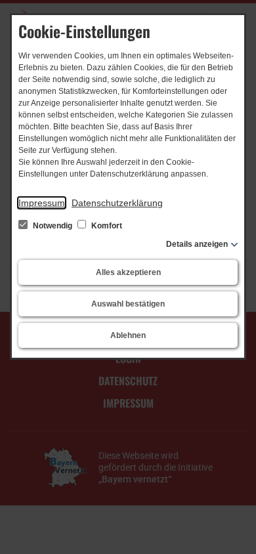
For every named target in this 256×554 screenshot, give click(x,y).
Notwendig (52, 225)
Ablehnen (128, 335)
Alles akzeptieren (128, 272)
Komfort (105, 225)
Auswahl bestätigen (128, 304)
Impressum (41, 203)
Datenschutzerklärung (117, 203)
